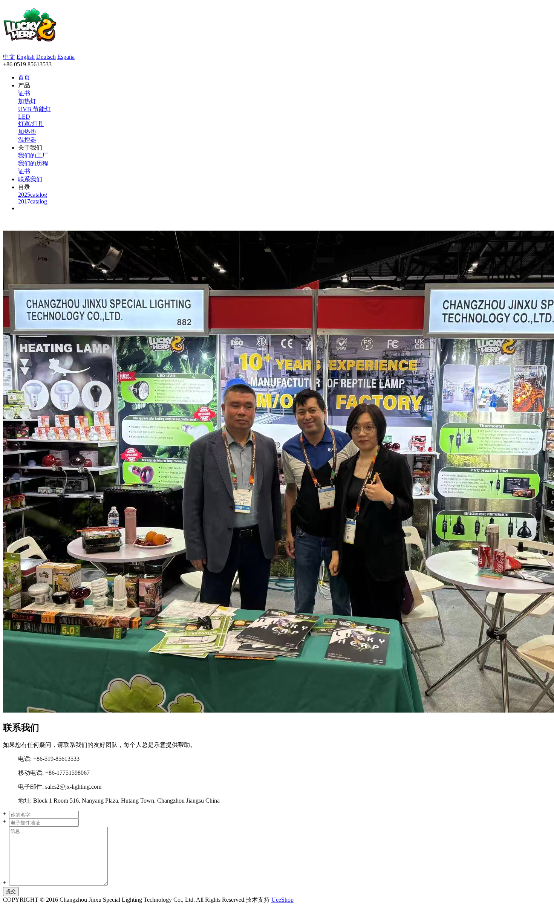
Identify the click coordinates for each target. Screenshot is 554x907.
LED (24, 116)
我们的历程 (33, 163)
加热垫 (27, 131)
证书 (24, 93)
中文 (9, 57)
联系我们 (30, 179)
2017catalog (32, 201)
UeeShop (282, 899)
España (66, 57)
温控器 (27, 139)
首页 (24, 77)
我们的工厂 (33, 155)
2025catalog (32, 194)
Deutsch (46, 57)
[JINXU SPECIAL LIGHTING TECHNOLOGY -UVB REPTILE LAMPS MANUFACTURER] (30, 37)
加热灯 (27, 101)
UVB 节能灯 (34, 109)
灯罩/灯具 (31, 124)
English (26, 57)
